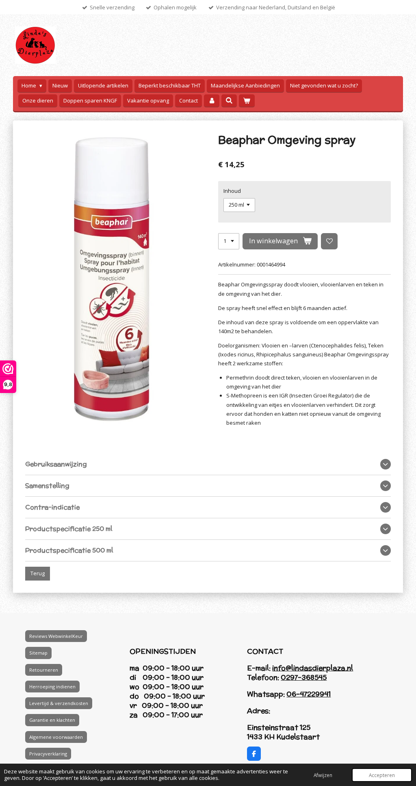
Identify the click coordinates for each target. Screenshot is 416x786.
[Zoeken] (229, 100)
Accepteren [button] (382, 775)
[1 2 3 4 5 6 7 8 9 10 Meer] (228, 241)
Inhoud (232, 190)
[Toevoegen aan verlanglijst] (329, 241)
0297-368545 (304, 677)
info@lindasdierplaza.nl (312, 668)
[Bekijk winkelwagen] (246, 100)
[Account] (211, 100)
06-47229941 (308, 694)
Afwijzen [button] (323, 775)
